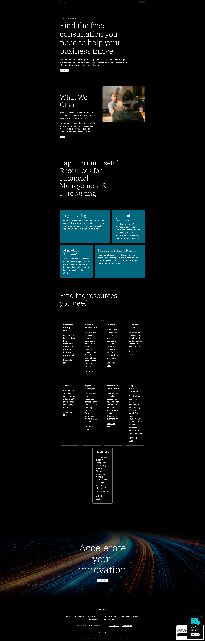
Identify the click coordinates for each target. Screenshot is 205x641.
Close (202, 616)
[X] (105, 632)
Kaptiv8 (127, 638)
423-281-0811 (114, 626)
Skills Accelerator (109, 620)
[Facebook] (101, 632)
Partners (131, 1)
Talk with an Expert (64, 70)
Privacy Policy (113, 638)
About (110, 1)
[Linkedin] (103, 632)
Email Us (62, 136)
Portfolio (121, 1)
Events (136, 1)
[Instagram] (99, 632)
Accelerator (115, 1)
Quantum (126, 1)
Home (62, 18)
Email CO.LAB (127, 626)
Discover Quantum (195, 634)
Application (93, 620)
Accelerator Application (102, 580)
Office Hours (124, 616)
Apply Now (142, 1)
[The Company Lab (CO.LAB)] (63, 2)
